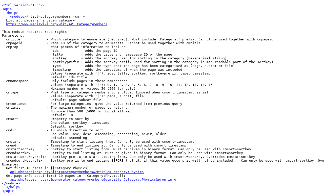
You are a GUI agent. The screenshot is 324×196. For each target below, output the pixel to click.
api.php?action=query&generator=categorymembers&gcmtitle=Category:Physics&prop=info (93, 179)
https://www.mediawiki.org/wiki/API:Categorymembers (56, 24)
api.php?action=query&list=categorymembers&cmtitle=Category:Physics (77, 172)
